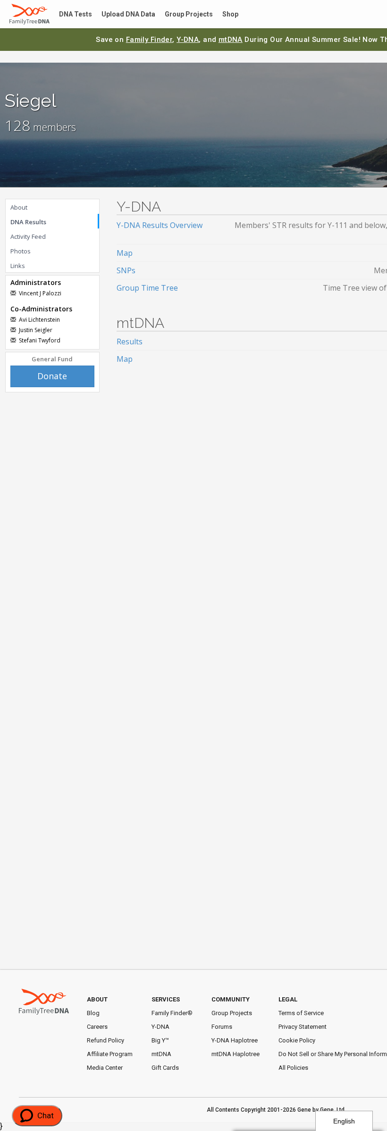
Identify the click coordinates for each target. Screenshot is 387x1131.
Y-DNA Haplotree (234, 1040)
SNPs (126, 270)
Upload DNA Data (121, 14)
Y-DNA (188, 39)
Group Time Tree (147, 288)
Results (130, 341)
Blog (93, 1013)
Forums (221, 1027)
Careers (97, 1027)
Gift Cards (165, 1068)
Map (125, 253)
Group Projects (177, 14)
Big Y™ (160, 1040)
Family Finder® (172, 1013)
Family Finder (149, 39)
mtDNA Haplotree (235, 1054)
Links (17, 265)
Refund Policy (105, 1040)
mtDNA (231, 39)
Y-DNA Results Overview (159, 225)
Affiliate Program (110, 1054)
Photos (20, 251)
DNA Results (28, 222)
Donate (52, 376)
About (18, 207)
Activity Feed (28, 236)
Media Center (105, 1068)
